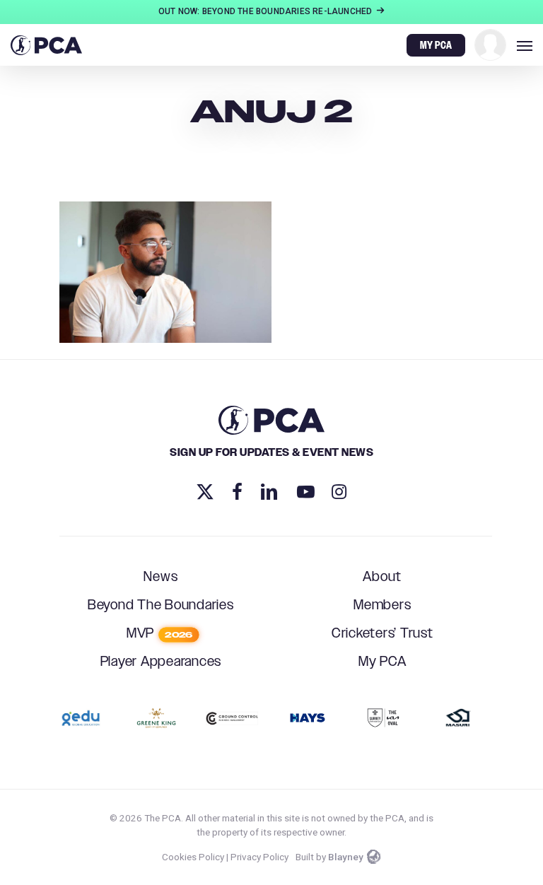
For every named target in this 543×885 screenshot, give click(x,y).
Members (382, 605)
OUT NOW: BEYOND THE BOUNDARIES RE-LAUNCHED (266, 11)
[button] (524, 45)
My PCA (382, 662)
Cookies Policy (193, 856)
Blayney (345, 856)
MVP (159, 634)
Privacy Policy (259, 856)
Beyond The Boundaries (161, 605)
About (382, 577)
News (160, 577)
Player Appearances (161, 662)
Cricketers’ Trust (382, 634)
